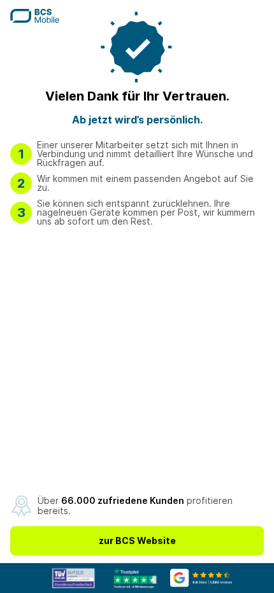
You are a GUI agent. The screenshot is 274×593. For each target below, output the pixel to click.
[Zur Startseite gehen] (34, 18)
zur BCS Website (137, 540)
